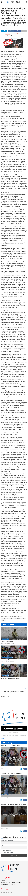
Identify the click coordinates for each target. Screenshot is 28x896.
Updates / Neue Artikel (7, 852)
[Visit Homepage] (14, 2)
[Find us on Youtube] (4, 892)
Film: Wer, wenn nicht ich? (7, 641)
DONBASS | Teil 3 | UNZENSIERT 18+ (9, 660)
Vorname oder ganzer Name (7, 840)
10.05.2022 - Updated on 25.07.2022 (8, 28)
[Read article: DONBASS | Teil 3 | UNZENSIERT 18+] (14, 652)
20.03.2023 (3, 797)
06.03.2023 (3, 828)
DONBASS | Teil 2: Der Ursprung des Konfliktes (13, 804)
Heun (11, 618)
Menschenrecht (16, 618)
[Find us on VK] (6, 892)
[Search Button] (26, 2)
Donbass (5, 5)
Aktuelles (3, 880)
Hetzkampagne (5, 618)
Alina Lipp (6, 616)
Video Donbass (5, 639)
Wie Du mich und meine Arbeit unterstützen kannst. (11, 882)
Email (2, 845)
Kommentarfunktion (5, 884)
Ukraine (3, 620)
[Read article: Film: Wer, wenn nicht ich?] (14, 633)
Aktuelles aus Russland (7, 657)
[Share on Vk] (11, 31)
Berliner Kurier (13, 616)
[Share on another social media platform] (24, 31)
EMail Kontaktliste (6, 850)
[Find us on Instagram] (8, 892)
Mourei (23, 618)
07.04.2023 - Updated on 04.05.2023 (8, 661)
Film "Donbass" (5, 675)
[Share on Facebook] (17, 31)
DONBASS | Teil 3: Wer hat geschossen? (10, 678)
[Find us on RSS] (11, 892)
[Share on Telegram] (4, 31)
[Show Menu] (1, 2)
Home (2, 5)
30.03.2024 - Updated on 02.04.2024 (8, 643)
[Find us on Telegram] (1, 892)
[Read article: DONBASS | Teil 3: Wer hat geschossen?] (14, 670)
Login (25, 688)
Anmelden (13, 884)
